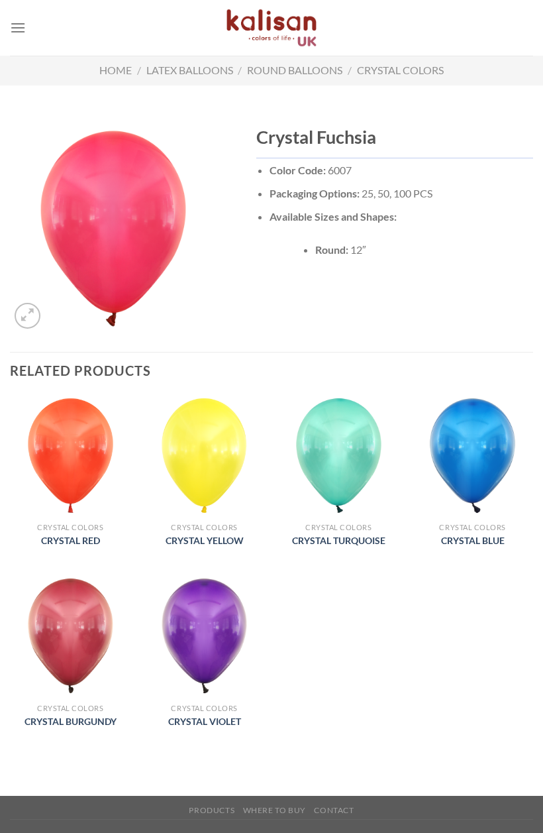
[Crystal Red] (70, 455)
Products (211, 810)
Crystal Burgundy (71, 721)
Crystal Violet (204, 721)
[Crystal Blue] (472, 455)
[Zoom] (27, 316)
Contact (334, 810)
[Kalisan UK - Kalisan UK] (271, 28)
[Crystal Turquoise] (338, 455)
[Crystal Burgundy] (70, 635)
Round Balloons (294, 70)
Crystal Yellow (205, 540)
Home (115, 70)
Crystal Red (70, 540)
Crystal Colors (400, 70)
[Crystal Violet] (204, 635)
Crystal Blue (473, 540)
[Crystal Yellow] (204, 455)
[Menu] (18, 27)
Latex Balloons (189, 70)
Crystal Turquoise (338, 540)
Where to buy (274, 810)
